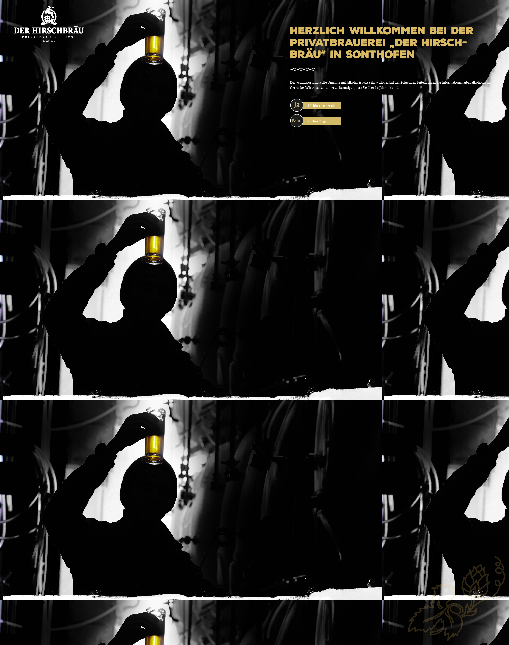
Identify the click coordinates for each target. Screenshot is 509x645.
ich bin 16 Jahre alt (321, 105)
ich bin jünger (318, 120)
